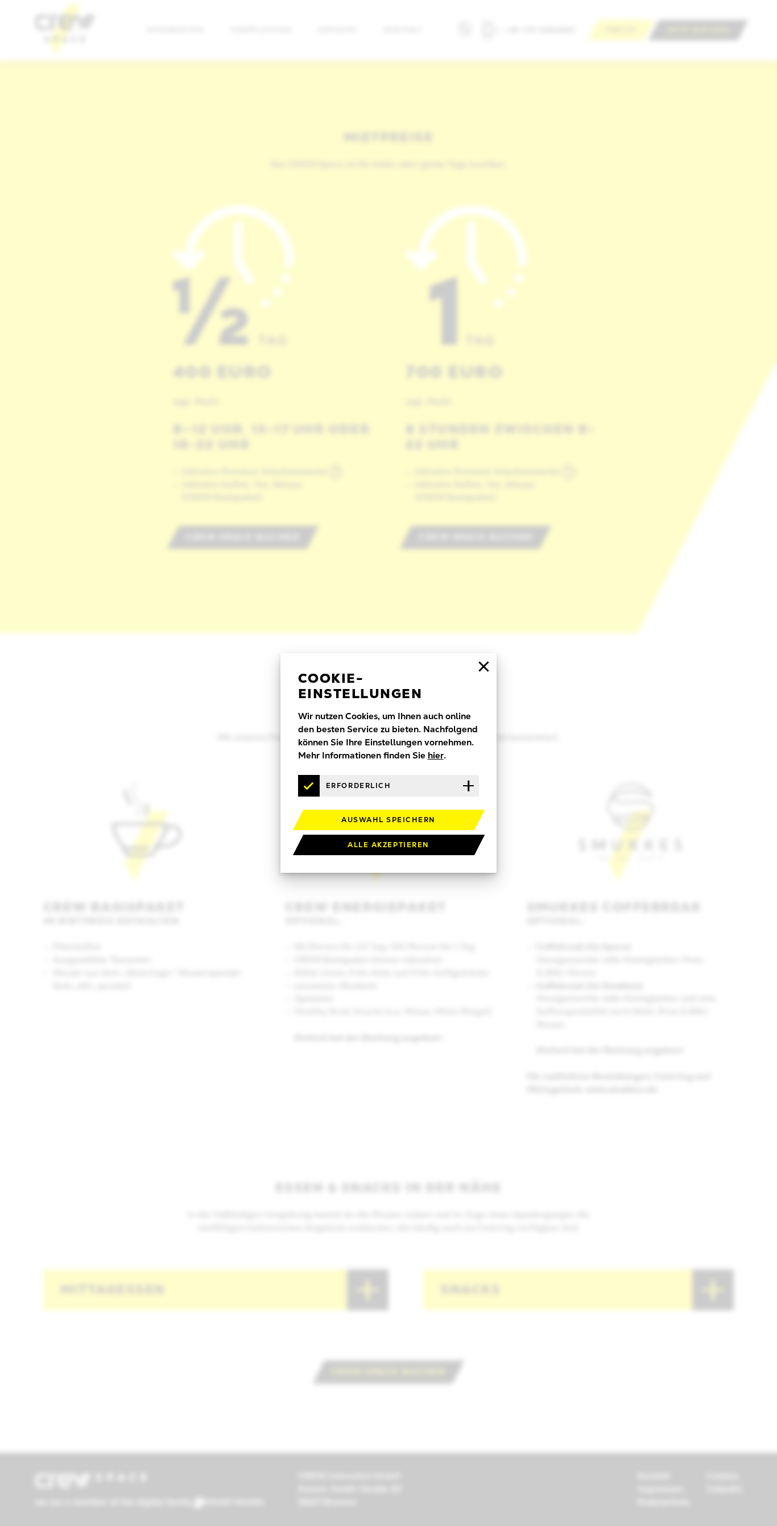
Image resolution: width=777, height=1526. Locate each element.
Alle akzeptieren (388, 844)
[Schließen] (483, 666)
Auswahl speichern (388, 819)
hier (436, 755)
